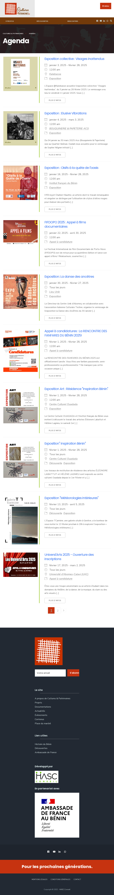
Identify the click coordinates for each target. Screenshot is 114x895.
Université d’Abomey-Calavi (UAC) (68, 574)
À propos (10, 21)
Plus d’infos (55, 100)
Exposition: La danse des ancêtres (69, 276)
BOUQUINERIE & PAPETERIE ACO (69, 128)
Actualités (40, 711)
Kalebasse (55, 74)
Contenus (39, 719)
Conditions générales (60, 879)
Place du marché (43, 723)
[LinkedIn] (104, 20)
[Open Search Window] (111, 20)
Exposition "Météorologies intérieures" (71, 498)
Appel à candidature (60, 241)
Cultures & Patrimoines (13, 33)
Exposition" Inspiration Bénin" (65, 443)
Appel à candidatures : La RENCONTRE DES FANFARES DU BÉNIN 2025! (75, 333)
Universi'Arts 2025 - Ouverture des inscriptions (69, 556)
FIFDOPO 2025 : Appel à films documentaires (65, 224)
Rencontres (72, 21)
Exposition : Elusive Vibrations (65, 113)
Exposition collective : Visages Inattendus (74, 58)
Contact (77, 879)
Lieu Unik (54, 291)
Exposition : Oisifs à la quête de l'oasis (71, 167)
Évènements (41, 715)
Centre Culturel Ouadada (63, 404)
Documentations (43, 706)
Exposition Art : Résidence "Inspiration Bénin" (76, 388)
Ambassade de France (46, 752)
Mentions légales (39, 879)
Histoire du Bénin (43, 744)
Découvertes (42, 21)
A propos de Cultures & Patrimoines (52, 698)
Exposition (55, 78)
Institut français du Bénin (63, 183)
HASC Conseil (64, 889)
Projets (38, 702)
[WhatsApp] (107, 20)
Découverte (55, 463)
